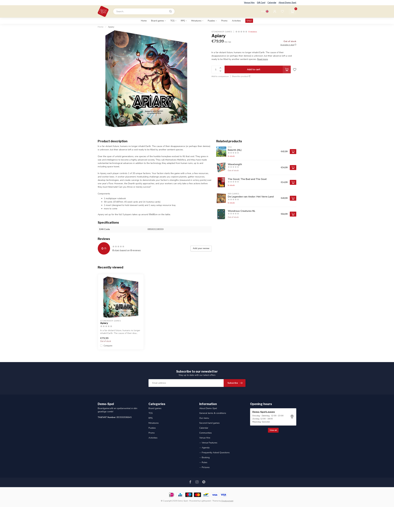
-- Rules (203, 462)
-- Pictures (204, 467)
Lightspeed (206, 500)
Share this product (240, 76)
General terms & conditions (212, 413)
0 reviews (252, 31)
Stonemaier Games (221, 31)
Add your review (201, 248)
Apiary (111, 27)
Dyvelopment (227, 500)
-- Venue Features (208, 442)
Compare (108, 346)
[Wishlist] (282, 11)
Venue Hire (249, 2)
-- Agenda (204, 447)
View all (273, 430)
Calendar (271, 2)
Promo (224, 20)
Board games (157, 20)
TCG (172, 20)
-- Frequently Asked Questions (214, 452)
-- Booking (204, 457)
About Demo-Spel (287, 2)
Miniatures (196, 20)
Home (144, 20)
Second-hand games (209, 423)
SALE (249, 20)
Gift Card (261, 2)
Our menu (204, 418)
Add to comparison (220, 76)
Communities (205, 432)
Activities (236, 20)
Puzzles (211, 20)
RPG (183, 20)
